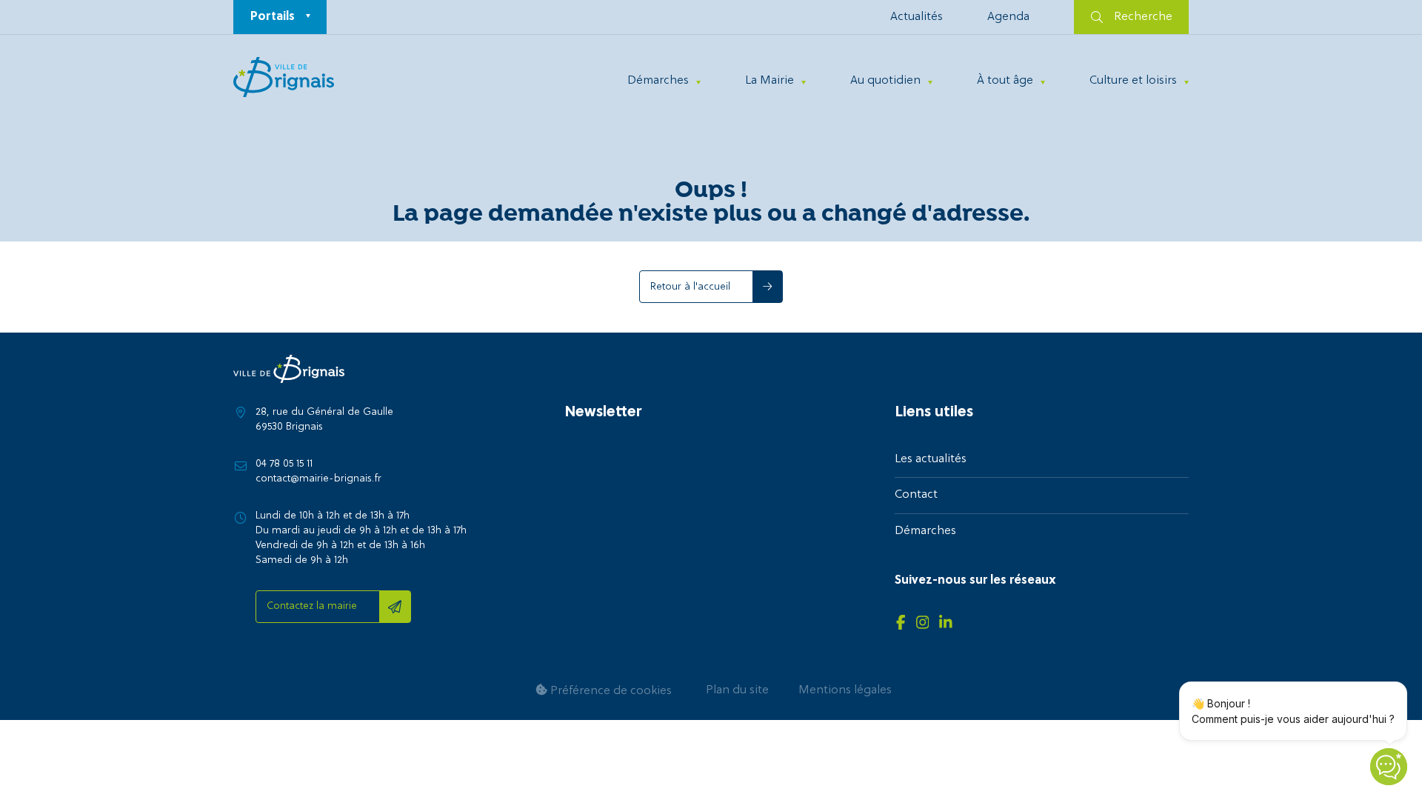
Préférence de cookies (609, 691)
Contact (916, 494)
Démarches (658, 80)
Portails (272, 17)
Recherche (1143, 17)
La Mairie (769, 80)
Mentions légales (845, 690)
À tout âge (1005, 80)
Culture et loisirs (1133, 80)
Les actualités (931, 459)
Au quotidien (885, 80)
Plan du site (737, 690)
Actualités (916, 17)
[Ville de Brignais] (283, 77)
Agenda (1008, 17)
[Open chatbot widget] (1388, 766)
